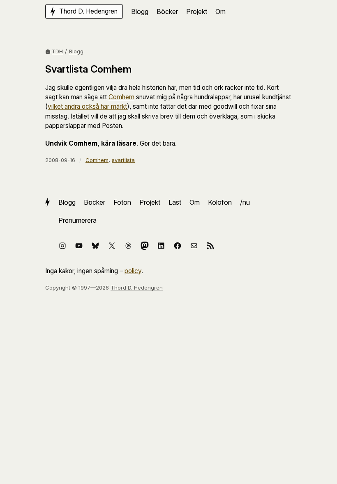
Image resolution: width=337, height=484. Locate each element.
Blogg (76, 51)
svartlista (123, 160)
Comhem (121, 97)
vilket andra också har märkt (87, 106)
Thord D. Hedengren (137, 287)
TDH (57, 51)
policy (133, 271)
